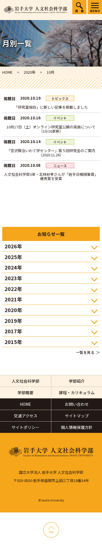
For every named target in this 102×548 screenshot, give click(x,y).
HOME (25, 404)
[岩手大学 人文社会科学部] (35, 10)
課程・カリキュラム (77, 392)
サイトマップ (77, 415)
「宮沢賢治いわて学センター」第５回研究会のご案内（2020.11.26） (51, 152)
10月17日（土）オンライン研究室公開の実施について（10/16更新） (51, 129)
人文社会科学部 (25, 381)
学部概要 (25, 392)
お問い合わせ (77, 404)
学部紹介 (77, 381)
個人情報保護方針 (77, 427)
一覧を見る (85, 352)
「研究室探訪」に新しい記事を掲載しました (51, 107)
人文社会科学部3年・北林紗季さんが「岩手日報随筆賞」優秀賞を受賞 (51, 176)
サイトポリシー (25, 427)
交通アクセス (25, 415)
